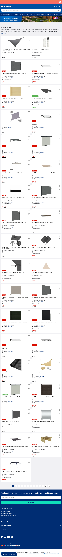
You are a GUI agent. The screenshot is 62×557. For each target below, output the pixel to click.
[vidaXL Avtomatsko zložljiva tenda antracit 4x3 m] (16, 147)
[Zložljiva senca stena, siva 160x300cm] (16, 420)
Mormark (9, 53)
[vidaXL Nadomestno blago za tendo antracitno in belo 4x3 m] (46, 346)
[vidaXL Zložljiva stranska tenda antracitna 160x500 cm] (16, 72)
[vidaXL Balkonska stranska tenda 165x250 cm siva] (46, 147)
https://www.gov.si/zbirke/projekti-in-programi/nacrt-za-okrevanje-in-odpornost (42, 553)
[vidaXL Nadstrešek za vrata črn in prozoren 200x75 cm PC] (46, 72)
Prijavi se (31, 502)
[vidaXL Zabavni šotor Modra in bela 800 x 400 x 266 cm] (16, 470)
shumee (9, 127)
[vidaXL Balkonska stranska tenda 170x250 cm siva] (16, 395)
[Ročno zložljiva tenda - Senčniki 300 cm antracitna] (16, 271)
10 (40, 486)
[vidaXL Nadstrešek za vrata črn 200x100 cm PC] (46, 221)
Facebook (2, 537)
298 (46, 486)
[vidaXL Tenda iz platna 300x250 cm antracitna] (46, 97)
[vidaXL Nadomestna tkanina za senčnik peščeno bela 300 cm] (16, 171)
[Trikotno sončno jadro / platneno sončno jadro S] (46, 371)
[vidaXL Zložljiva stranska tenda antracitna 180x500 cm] (46, 296)
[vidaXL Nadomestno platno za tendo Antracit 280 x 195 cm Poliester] (16, 445)
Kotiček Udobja (10, 77)
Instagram (5, 537)
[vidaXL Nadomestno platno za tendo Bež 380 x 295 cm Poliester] (46, 171)
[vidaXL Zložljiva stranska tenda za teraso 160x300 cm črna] (46, 321)
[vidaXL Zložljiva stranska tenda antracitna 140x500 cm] (46, 196)
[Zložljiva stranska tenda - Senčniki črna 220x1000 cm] (16, 196)
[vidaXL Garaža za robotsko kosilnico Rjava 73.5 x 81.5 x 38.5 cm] (46, 445)
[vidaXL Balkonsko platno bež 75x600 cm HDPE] (16, 97)
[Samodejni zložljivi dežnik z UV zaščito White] (46, 47)
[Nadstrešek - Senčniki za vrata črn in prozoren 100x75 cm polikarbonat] (46, 122)
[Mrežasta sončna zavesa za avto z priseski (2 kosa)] (46, 246)
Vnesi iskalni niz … (12, 10)
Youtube (8, 537)
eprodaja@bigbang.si (6, 513)
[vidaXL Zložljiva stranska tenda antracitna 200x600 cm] (16, 221)
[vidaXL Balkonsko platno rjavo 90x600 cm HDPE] (46, 395)
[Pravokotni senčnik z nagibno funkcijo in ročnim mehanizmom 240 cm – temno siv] (16, 246)
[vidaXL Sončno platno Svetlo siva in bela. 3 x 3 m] (46, 420)
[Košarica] (59, 6)
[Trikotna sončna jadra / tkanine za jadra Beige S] (46, 271)
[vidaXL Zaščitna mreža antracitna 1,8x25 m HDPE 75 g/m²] (16, 371)
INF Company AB (41, 53)
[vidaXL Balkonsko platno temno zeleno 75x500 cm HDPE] (16, 321)
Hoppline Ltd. (10, 426)
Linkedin (12, 537)
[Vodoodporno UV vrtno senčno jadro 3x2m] (16, 122)
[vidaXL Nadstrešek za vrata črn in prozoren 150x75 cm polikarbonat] (16, 346)
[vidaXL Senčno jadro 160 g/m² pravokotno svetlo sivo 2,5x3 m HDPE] (16, 296)
